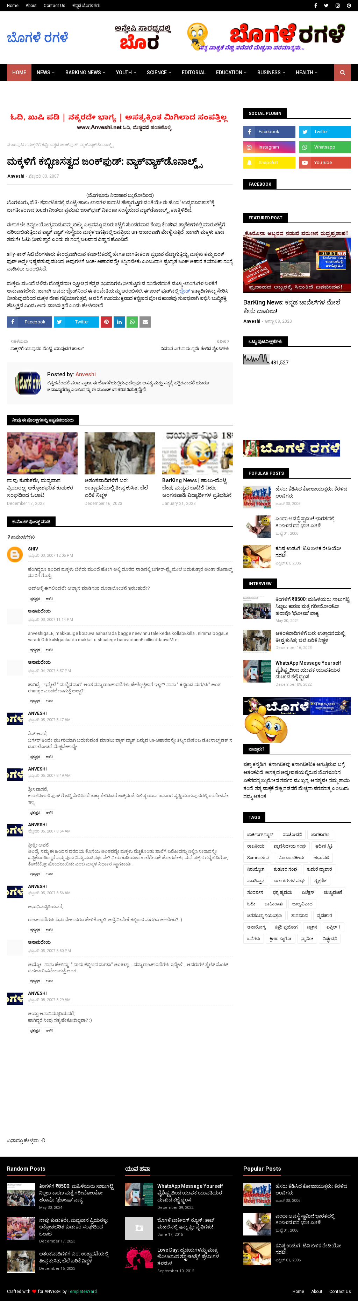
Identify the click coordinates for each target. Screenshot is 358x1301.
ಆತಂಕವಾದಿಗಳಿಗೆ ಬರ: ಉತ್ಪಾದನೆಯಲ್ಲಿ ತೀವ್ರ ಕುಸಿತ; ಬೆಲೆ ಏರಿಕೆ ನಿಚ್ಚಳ (116, 487)
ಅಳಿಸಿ (49, 599)
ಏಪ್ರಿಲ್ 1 (334, 927)
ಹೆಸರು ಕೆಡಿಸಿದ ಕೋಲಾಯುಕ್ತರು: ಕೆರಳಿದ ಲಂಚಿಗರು (311, 492)
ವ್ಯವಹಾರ (324, 915)
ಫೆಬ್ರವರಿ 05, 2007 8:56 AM (49, 893)
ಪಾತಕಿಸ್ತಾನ (255, 880)
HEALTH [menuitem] (304, 72)
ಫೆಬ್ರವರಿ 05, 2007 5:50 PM (49, 951)
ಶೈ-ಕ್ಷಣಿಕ (320, 880)
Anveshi (15, 176)
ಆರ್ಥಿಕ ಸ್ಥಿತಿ (323, 846)
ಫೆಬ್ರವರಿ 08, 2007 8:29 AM (49, 1000)
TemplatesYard (82, 1291)
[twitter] (326, 5)
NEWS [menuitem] (43, 72)
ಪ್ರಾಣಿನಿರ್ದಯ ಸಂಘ (290, 846)
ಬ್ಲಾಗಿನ (312, 927)
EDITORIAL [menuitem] (194, 72)
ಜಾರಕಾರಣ (320, 834)
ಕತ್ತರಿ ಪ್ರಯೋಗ (286, 927)
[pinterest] (348, 5)
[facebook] (316, 5)
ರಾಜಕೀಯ (255, 846)
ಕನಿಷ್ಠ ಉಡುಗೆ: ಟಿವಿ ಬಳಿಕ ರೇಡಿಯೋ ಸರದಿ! (308, 552)
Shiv (33, 549)
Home (13, 5)
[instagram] (338, 5)
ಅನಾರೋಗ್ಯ (256, 927)
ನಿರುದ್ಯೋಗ (255, 869)
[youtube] (325, 163)
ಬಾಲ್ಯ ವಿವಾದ (302, 904)
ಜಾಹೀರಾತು (274, 904)
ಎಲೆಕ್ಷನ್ (308, 892)
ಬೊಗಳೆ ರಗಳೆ (37, 37)
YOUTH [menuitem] (124, 72)
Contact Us (54, 5)
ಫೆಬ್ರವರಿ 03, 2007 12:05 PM (50, 555)
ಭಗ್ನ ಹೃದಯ (282, 892)
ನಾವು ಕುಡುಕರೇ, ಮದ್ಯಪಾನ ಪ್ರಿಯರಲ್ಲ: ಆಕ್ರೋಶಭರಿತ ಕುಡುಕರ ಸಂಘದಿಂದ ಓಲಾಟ (40, 487)
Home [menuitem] (19, 72)
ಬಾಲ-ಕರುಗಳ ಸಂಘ (289, 880)
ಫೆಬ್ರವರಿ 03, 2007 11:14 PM (50, 619)
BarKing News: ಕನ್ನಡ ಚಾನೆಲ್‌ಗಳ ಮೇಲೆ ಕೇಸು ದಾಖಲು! (292, 307)
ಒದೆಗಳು (253, 938)
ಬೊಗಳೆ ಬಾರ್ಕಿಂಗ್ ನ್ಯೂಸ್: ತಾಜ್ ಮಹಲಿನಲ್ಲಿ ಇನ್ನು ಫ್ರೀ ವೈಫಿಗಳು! (186, 1223)
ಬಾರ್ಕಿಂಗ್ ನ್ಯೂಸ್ (260, 834)
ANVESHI (53, 1291)
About (31, 5)
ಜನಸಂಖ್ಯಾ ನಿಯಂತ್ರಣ (264, 915)
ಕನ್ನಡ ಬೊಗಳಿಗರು (86, 5)
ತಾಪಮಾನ (299, 915)
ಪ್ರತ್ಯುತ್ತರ (35, 599)
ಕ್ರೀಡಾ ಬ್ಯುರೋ (281, 938)
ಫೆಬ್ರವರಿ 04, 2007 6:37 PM (49, 671)
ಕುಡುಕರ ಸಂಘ (286, 869)
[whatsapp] (325, 147)
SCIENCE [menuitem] (157, 72)
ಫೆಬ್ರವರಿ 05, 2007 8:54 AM (49, 831)
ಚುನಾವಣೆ (321, 857)
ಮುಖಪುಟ (15, 144)
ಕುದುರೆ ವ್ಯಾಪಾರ (319, 869)
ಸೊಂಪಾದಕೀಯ (291, 857)
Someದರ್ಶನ (258, 857)
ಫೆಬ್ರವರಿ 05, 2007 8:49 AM (49, 775)
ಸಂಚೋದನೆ (292, 834)
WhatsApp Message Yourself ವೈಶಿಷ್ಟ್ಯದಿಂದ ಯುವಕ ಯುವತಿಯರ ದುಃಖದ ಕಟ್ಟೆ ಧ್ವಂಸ (308, 669)
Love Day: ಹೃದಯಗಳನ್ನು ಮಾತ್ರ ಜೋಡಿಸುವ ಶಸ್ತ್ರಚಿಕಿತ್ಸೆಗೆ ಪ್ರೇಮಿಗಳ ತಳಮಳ (188, 1256)
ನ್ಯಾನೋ (307, 938)
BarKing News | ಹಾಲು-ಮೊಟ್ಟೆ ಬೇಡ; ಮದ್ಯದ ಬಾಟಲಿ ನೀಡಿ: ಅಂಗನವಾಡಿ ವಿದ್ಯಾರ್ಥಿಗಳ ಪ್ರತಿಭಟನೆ (196, 487)
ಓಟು (251, 904)
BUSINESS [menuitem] (269, 72)
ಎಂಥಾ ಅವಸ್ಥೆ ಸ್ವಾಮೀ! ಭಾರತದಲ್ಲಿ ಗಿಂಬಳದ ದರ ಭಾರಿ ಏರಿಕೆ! (305, 522)
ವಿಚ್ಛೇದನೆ (330, 938)
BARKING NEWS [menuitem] (83, 72)
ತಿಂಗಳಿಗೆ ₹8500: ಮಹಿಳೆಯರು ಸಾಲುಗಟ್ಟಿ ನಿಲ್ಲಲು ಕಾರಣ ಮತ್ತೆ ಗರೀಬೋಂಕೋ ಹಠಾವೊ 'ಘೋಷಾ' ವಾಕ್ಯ (312, 606)
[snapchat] (269, 163)
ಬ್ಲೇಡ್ (184, 291)
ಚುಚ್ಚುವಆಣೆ (333, 892)
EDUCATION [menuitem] (229, 72)
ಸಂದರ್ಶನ (255, 892)
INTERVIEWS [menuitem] (26, 89)
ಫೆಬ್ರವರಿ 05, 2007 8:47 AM (49, 720)
